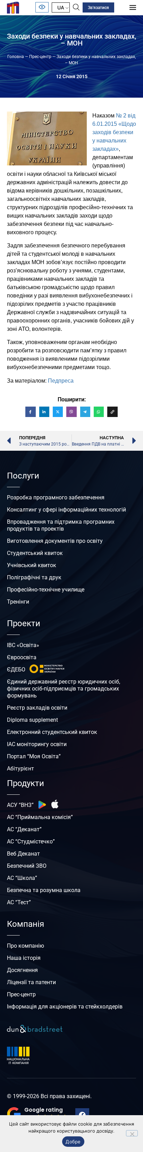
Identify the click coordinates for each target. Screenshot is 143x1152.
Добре (73, 1141)
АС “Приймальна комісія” (40, 817)
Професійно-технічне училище (45, 589)
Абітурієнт (20, 768)
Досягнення (22, 970)
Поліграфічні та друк (34, 577)
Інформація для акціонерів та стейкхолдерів (65, 1006)
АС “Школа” (22, 878)
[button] (37, 1114)
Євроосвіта (21, 657)
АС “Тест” (19, 902)
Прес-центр (40, 56)
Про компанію (25, 945)
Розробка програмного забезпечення (55, 497)
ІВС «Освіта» (23, 645)
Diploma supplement (32, 720)
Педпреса (61, 381)
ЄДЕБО (16, 669)
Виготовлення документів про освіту (55, 541)
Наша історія (24, 958)
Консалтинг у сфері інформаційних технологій (66, 509)
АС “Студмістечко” (31, 841)
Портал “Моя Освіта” (34, 756)
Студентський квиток (35, 553)
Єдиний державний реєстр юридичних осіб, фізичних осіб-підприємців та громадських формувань (63, 688)
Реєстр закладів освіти (37, 707)
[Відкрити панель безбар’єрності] (42, 7)
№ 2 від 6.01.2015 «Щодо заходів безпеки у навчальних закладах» (114, 132)
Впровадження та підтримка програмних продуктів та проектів (61, 525)
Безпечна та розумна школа (44, 890)
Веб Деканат (23, 853)
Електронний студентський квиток (52, 732)
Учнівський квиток (31, 565)
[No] (132, 1133)
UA (60, 7)
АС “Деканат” (24, 829)
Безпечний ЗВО (27, 866)
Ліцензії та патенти (31, 982)
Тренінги (18, 601)
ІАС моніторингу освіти (37, 744)
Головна (15, 56)
